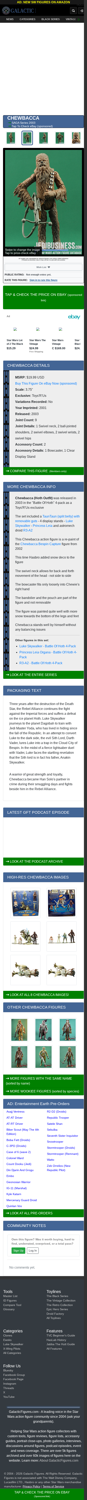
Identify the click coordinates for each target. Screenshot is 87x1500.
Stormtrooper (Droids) (61, 1147)
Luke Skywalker (13, 1344)
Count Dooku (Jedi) (18, 1164)
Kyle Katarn (13, 1194)
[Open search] (73, 10)
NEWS (10, 19)
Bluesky (8, 1370)
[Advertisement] (43, 68)
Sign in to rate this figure (43, 280)
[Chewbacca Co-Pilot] (19, 1057)
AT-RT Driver (14, 1123)
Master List (10, 1296)
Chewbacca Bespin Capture (40, 544)
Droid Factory (55, 1313)
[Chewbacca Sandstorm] (19, 1030)
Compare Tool (12, 1305)
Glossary (9, 1309)
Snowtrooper (55, 1141)
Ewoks (7, 1340)
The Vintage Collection (61, 1300)
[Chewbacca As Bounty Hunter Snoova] (43, 1030)
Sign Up (18, 1250)
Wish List (48, 267)
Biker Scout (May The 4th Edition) (22, 1132)
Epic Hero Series (57, 1309)
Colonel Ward (15, 1158)
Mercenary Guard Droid (21, 1200)
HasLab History (56, 1340)
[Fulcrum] (82, 5)
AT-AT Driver (14, 1117)
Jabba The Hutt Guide (61, 1344)
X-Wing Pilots (11, 1348)
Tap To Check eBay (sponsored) (32, 126)
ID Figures (10, 1300)
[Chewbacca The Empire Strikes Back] (68, 1030)
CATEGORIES (27, 19)
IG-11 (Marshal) (16, 1188)
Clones (7, 1335)
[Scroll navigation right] (78, 19)
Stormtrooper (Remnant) (63, 1153)
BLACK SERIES (50, 19)
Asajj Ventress (15, 1111)
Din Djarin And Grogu (20, 1170)
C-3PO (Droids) (16, 1146)
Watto (50, 1159)
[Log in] (81, 10)
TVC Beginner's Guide (61, 1335)
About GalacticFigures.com (58, 1460)
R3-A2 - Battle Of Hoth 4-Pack (40, 663)
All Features (54, 1348)
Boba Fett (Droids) (18, 1140)
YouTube (9, 1396)
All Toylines (54, 1318)
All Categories (12, 1353)
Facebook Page (13, 1379)
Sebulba (52, 1129)
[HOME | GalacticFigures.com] (19, 11)
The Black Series (57, 1296)
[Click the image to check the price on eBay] (43, 202)
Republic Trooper (58, 1117)
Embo (10, 1176)
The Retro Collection (60, 1305)
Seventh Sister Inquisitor (62, 1135)
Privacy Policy (31, 1486)
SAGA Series (20, 122)
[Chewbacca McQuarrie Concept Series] (43, 1057)
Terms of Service (53, 1486)
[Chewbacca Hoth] (68, 1057)
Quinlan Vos (14, 1206)
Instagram (9, 1383)
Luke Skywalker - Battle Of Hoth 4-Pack (47, 646)
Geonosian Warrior (18, 1182)
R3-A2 (28, 530)
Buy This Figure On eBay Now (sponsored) (46, 383)
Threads (8, 1388)
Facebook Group (14, 1374)
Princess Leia (42, 525)
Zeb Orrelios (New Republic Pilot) (58, 1168)
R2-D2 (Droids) (56, 1111)
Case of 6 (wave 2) (18, 1152)
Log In (33, 1250)
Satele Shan (55, 1123)
